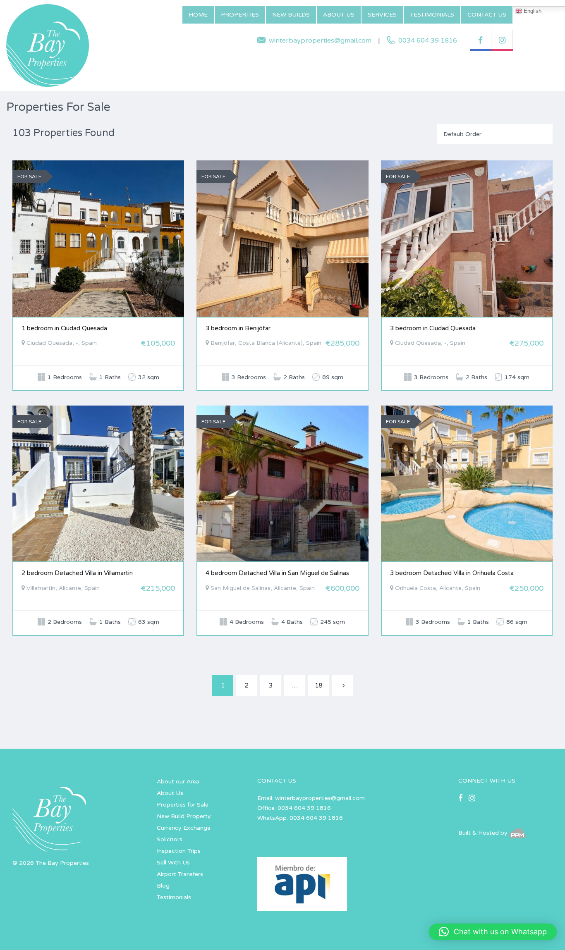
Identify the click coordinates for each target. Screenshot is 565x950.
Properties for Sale (182, 804)
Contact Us (486, 14)
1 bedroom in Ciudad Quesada (64, 328)
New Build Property (184, 816)
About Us (338, 14)
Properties (240, 14)
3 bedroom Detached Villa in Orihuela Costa (452, 573)
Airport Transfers (180, 874)
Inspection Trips (179, 851)
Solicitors (169, 839)
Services (382, 14)
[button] (493, 932)
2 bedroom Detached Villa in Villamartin (77, 573)
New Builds (291, 14)
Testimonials (432, 14)
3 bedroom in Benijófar (238, 328)
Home (198, 14)
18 (318, 685)
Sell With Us (173, 862)
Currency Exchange (184, 827)
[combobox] (495, 134)
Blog (163, 885)
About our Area (178, 781)
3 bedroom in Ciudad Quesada (433, 328)
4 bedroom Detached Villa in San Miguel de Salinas (277, 573)
